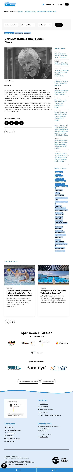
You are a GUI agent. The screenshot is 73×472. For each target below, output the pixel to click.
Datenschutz (14, 456)
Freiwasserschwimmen (14, 430)
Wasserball (10, 436)
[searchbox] (11, 25)
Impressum (7, 456)
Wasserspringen (11, 433)
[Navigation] (67, 4)
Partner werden (49, 381)
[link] (19, 290)
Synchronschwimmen (13, 438)
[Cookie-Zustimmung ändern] (4, 465)
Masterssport (11, 441)
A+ (61, 4)
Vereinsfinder (44, 404)
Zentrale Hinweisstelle (46, 409)
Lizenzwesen (44, 406)
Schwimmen (10, 427)
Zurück (11, 132)
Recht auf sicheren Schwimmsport (50, 415)
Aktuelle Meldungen (30, 11)
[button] (6, 123)
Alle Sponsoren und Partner (30, 381)
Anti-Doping (43, 412)
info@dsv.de (44, 437)
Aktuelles (20, 11)
